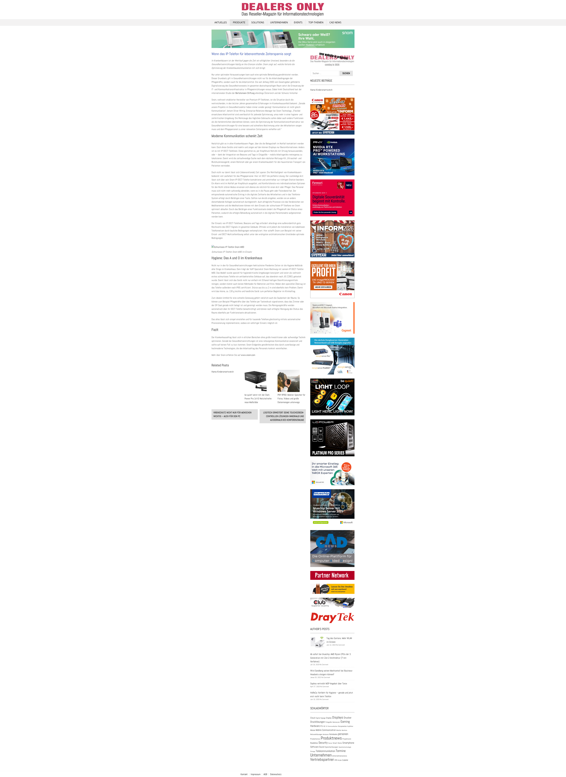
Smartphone (348, 742)
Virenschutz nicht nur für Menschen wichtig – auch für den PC (232, 414)
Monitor (338, 730)
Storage (312, 751)
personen (343, 734)
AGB (265, 774)
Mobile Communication (326, 730)
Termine (341, 751)
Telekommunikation (325, 751)
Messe (312, 730)
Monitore (344, 730)
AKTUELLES (220, 22)
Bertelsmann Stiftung (245, 93)
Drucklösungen (317, 721)
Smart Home (337, 743)
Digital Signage (320, 718)
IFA (321, 726)
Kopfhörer (350, 726)
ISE (324, 726)
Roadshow (314, 743)
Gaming (345, 722)
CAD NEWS (335, 22)
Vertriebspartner (322, 759)
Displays (337, 717)
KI (326, 726)
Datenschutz (276, 774)
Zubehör (345, 760)
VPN (335, 760)
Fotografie (328, 722)
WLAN (340, 760)
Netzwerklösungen (316, 734)
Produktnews (331, 738)
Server (330, 743)
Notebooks (333, 734)
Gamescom (336, 722)
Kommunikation (332, 726)
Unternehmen (279, 22)
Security (323, 743)
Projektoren (346, 739)
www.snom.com (248, 355)
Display (329, 717)
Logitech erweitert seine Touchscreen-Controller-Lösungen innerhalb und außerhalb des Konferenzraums (283, 416)
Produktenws (315, 739)
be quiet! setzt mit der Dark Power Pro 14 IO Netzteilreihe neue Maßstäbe (258, 398)
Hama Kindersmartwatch (223, 371)
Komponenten (342, 726)
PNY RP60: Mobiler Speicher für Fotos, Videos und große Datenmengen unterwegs (291, 398)
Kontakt (244, 774)
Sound (321, 746)
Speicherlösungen (331, 747)
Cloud (312, 717)
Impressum (255, 774)
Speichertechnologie (345, 747)
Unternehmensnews (339, 756)
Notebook (326, 734)
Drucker (347, 717)
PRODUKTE (239, 22)
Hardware (315, 726)
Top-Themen (315, 22)
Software (314, 746)
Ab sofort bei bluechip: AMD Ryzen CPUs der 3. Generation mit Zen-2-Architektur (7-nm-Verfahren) (330, 658)
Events (298, 22)
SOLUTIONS (257, 22)
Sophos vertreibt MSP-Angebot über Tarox (328, 683)
